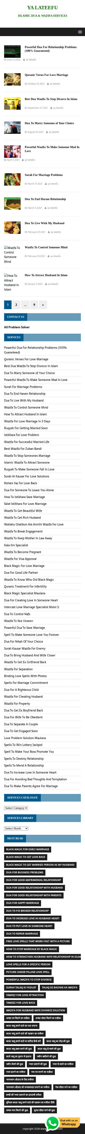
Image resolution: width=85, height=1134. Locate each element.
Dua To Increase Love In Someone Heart (30, 772)
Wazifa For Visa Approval (20, 559)
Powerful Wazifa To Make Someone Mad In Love (35, 380)
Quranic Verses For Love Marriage (46, 75)
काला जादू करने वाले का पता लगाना (21, 1026)
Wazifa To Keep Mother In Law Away (28, 538)
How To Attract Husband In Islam (46, 275)
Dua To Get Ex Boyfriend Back (23, 710)
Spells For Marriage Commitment (26, 683)
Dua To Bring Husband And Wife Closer (29, 655)
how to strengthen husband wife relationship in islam (44, 957)
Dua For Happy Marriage (22, 903)
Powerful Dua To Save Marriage (24, 627)
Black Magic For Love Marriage (24, 566)
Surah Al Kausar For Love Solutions (26, 476)
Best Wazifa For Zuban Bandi (23, 448)
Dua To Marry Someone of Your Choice (49, 123)
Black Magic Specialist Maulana (24, 593)
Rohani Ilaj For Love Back (20, 483)
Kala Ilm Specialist (16, 545)
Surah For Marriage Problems (44, 175)
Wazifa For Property (17, 703)
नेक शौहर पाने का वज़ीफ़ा (66, 1087)
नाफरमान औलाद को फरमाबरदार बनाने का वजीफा (28, 1087)
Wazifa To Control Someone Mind (46, 247)
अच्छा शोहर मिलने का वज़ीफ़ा (48, 1018)
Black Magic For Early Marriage (27, 849)
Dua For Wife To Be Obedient (23, 717)
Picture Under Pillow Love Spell (28, 972)
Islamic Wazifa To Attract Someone (27, 462)
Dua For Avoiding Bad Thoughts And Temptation (35, 779)
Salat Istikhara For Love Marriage (25, 504)
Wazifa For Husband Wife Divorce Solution (35, 1010)
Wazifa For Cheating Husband (23, 696)
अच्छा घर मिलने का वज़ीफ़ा (18, 1018)
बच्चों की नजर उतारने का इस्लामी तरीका (23, 1095)
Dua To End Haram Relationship (45, 199)
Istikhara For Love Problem (21, 435)
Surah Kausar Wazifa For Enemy (24, 648)
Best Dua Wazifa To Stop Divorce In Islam (51, 99)
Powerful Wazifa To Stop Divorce (29, 980)
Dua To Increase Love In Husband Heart (32, 918)
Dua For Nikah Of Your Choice (23, 641)
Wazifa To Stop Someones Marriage (27, 455)
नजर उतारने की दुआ (38, 1064)
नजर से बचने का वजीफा (63, 1064)
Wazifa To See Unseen (18, 621)
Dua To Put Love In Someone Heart (29, 926)
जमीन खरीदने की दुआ (46, 1056)
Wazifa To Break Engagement (23, 531)
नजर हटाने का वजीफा (15, 1072)
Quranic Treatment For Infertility (25, 586)
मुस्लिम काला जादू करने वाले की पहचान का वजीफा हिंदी (30, 1102)
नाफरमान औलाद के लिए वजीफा (20, 1079)
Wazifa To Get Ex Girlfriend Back (25, 662)
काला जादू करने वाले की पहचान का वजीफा (25, 1034)
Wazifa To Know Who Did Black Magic (29, 579)
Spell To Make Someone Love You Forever (31, 634)
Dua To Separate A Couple (21, 724)
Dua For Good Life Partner (21, 572)
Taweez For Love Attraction (25, 995)
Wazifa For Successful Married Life (26, 442)
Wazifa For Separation (18, 669)
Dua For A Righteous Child (21, 690)
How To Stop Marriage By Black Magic (31, 949)
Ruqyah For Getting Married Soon (26, 428)
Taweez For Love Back (20, 1003)
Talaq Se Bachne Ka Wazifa (59, 988)
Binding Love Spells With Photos (25, 676)
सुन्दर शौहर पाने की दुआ (44, 1110)
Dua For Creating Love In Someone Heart (31, 600)
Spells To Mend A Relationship (24, 765)
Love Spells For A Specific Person (28, 964)
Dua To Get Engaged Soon (21, 731)
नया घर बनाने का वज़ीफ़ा (42, 1072)
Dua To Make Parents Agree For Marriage (31, 786)
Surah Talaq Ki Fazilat (21, 988)
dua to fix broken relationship (27, 911)
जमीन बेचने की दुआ (14, 1064)
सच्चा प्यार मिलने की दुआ (17, 1110)
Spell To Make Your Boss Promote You (29, 751)
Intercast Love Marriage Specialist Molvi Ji (31, 607)
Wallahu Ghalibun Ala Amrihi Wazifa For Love (34, 524)
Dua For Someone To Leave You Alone (29, 490)
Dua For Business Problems (24, 872)
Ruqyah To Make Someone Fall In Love (29, 469)
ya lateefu (31, 59)
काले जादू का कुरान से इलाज (18, 1056)
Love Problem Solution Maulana (25, 738)
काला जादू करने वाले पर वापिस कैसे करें (23, 1041)
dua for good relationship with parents (33, 895)
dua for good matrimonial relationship (33, 880)
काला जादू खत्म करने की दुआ (19, 1049)
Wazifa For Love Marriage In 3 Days (27, 421)
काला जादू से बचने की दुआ (49, 1049)
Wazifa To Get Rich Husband (22, 517)
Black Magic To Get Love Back (25, 857)
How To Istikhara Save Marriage (24, 497)
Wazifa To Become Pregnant (22, 552)
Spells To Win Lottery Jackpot (23, 745)
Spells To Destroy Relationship (24, 758)
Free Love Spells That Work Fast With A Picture (38, 941)
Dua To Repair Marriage (22, 934)
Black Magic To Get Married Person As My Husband (40, 865)
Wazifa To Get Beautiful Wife (23, 511)
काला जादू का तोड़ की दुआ (58, 1041)
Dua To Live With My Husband (44, 223)
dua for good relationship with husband (34, 888)
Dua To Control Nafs (17, 614)
